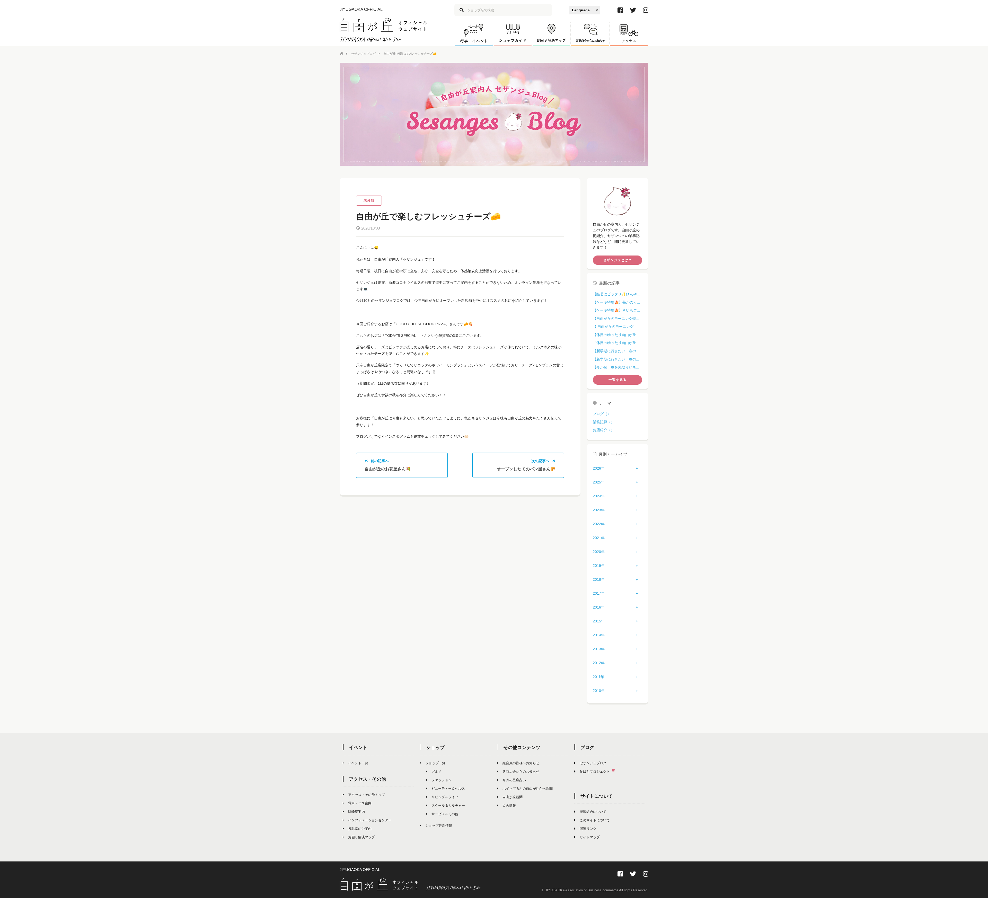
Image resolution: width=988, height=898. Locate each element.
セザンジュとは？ (617, 260)
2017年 (599, 593)
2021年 (599, 538)
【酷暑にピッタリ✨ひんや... (616, 294)
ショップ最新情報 (438, 825)
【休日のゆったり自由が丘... (616, 335)
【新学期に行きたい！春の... (616, 351)
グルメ (436, 771)
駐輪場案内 (356, 811)
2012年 (599, 663)
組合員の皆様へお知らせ (520, 763)
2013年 (599, 649)
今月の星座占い (514, 780)
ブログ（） (602, 414)
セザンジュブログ (363, 54)
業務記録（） (603, 422)
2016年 (599, 607)
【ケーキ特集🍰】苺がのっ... (616, 302)
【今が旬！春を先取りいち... (616, 367)
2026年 (599, 468)
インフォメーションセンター (370, 820)
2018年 (599, 579)
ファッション (441, 780)
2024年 (599, 496)
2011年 (598, 677)
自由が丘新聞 (512, 797)
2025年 (599, 482)
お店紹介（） (603, 430)
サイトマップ (590, 837)
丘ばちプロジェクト (595, 771)
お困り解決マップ (361, 837)
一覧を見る (617, 380)
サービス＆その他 (444, 814)
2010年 (599, 691)
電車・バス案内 (360, 803)
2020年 (599, 552)
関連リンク (588, 828)
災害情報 (509, 805)
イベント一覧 (358, 763)
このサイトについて (595, 820)
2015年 (599, 621)
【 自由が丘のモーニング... (615, 326)
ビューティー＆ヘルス (448, 788)
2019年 (599, 566)
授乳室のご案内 (360, 828)
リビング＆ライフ (444, 797)
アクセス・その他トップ (366, 794)
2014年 (599, 635)
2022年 (599, 524)
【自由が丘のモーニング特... (616, 318)
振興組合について (593, 811)
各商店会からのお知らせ (520, 771)
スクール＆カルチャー (448, 805)
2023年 (599, 510)
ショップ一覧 (435, 763)
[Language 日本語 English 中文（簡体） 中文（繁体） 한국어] (584, 10)
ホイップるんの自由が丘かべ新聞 (527, 788)
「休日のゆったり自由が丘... (616, 343)
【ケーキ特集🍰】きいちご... (616, 310)
